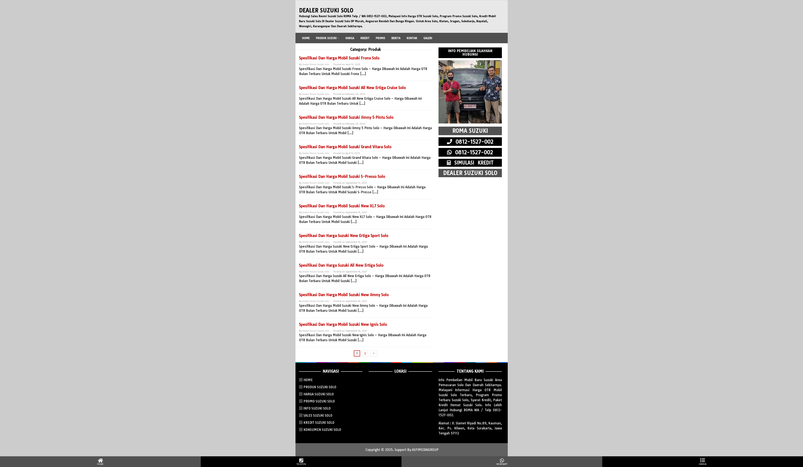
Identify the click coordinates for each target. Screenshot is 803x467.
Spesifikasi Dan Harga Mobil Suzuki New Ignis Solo (343, 324)
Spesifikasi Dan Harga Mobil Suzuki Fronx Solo (339, 58)
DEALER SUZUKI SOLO (326, 10)
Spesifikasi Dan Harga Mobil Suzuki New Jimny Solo (344, 294)
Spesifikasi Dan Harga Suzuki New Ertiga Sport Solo (343, 235)
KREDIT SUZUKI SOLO (318, 423)
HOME (308, 380)
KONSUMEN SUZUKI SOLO (322, 430)
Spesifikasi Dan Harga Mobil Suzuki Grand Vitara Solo (345, 146)
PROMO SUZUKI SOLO (319, 401)
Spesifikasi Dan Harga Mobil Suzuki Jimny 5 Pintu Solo (346, 117)
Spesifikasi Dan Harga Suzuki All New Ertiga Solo (341, 265)
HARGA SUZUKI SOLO (318, 394)
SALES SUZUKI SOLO (317, 415)
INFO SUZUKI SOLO (317, 408)
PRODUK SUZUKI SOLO (319, 387)
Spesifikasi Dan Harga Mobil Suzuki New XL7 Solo (342, 206)
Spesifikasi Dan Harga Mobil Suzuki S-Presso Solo (342, 176)
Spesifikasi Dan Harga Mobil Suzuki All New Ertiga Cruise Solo (352, 87)
